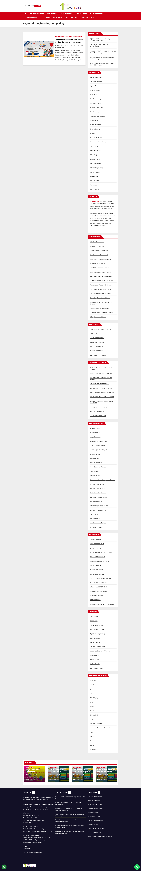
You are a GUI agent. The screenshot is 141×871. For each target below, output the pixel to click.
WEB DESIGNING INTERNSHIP (99, 561)
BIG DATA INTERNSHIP (97, 595)
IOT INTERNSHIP (95, 600)
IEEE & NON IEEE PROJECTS (99, 407)
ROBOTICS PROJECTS (97, 342)
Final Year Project (97, 14)
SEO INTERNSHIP (95, 548)
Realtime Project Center (95, 796)
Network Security (95, 129)
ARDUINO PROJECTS (97, 338)
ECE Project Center (94, 816)
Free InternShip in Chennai (96, 828)
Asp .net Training (95, 638)
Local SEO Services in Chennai (99, 268)
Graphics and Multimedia (97, 107)
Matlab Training (94, 655)
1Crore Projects (67, 14)
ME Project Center (93, 824)
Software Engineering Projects (99, 505)
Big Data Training (95, 664)
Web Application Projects (97, 488)
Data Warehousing (95, 99)
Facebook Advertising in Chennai (100, 308)
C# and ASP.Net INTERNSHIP (99, 591)
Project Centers (31, 18)
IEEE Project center (94, 800)
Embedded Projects (95, 103)
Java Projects (94, 120)
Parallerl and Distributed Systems (100, 142)
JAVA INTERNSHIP (96, 539)
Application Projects (96, 81)
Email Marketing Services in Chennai (101, 289)
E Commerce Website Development (100, 259)
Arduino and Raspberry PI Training (100, 651)
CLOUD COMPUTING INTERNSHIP (101, 578)
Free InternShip (72, 18)
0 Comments (61, 47)
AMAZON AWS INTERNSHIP (98, 587)
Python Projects (77, 36)
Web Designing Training (97, 629)
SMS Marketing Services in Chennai (100, 293)
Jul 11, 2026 (54, 774)
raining (96, 616)
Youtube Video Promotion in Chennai (101, 285)
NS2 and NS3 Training (96, 668)
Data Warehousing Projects (98, 523)
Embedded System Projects (98, 510)
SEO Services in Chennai (97, 263)
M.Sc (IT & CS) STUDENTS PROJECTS (102, 392)
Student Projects (95, 172)
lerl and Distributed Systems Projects (104, 480)
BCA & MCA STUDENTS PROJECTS (101, 388)
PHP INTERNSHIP (95, 565)
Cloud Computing (60, 36)
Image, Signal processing (97, 116)
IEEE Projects (52, 14)
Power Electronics (95, 150)
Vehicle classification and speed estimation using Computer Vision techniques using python (69, 42)
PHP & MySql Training (96, 625)
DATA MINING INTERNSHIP (98, 582)
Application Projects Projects (98, 497)
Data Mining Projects (96, 462)
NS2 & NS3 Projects (96, 137)
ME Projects (58, 18)
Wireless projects (95, 189)
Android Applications (96, 77)
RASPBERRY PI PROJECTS (98, 355)
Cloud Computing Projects (97, 445)
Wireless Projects (95, 458)
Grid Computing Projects (97, 484)
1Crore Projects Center (95, 804)
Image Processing (95, 437)
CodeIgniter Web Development (99, 250)
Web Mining (93, 185)
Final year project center (95, 808)
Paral (91, 480)
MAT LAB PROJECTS (96, 346)
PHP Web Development (97, 242)
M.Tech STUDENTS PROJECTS (99, 384)
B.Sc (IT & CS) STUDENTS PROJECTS (102, 397)
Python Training (94, 659)
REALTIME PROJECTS (97, 411)
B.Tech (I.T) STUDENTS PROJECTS (101, 373)
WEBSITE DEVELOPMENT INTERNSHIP (102, 604)
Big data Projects (95, 86)
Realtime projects (95, 159)
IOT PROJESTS (94, 333)
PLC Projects (68, 36)
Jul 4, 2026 (78, 774)
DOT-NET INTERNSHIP (97, 544)
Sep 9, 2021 (60, 45)
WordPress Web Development (99, 255)
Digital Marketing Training (97, 634)
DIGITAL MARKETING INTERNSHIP (101, 552)
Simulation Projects (95, 163)
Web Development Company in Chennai (100, 836)
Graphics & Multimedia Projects (99, 441)
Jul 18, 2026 (30, 774)
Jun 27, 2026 (102, 774)
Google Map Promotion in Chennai (100, 298)
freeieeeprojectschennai (74, 45)
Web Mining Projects (96, 527)
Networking (93, 133)
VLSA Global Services (94, 832)
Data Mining (93, 94)
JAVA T (92, 616)
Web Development (87, 18)
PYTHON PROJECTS (96, 351)
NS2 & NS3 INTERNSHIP (97, 557)
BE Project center (93, 812)
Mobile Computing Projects (98, 493)
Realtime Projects (37, 14)
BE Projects (45, 18)
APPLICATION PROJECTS (98, 416)
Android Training (95, 642)
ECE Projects (82, 14)
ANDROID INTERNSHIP (97, 574)
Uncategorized (94, 176)
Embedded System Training (98, 646)
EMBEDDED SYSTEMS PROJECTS (101, 329)
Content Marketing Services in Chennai (101, 280)
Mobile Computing (95, 124)
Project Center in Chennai (95, 820)
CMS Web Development (97, 246)
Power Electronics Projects (98, 467)
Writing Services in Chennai (98, 317)
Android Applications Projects (98, 449)
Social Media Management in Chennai (101, 276)
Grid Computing (94, 112)
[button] (117, 15)
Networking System (95, 428)
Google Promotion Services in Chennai (101, 312)
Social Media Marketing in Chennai (100, 272)
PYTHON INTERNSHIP (97, 569)
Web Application (94, 180)
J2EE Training (94, 621)
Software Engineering (96, 167)
